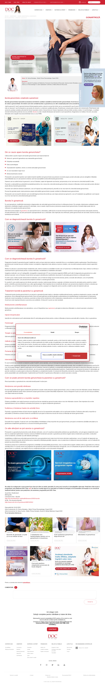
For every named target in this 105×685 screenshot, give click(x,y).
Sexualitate (54, 652)
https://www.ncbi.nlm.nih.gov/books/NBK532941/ (19, 502)
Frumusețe (72, 10)
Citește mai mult (11, 540)
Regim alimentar (30, 651)
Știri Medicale (19, 655)
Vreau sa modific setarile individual (53, 355)
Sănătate (49, 10)
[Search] (99, 2)
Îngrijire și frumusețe (45, 651)
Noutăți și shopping (44, 649)
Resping (29, 356)
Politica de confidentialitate (89, 675)
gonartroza (24, 210)
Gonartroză (13, 16)
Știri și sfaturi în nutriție (31, 657)
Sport (28, 655)
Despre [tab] (77, 332)
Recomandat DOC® (66, 675)
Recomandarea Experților (84, 644)
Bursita (35, 112)
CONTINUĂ (52, 629)
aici (30, 488)
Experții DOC (39, 10)
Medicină (34, 560)
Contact (31, 675)
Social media (52, 660)
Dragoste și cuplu (55, 647)
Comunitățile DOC (40, 2)
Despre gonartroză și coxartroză (27, 16)
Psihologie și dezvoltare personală (56, 650)
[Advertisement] (28, 131)
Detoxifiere (29, 647)
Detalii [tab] (52, 332)
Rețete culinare (30, 653)
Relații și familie (83, 10)
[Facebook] (40, 665)
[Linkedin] (58, 665)
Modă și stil (43, 647)
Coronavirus (19, 647)
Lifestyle (95, 10)
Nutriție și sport (60, 10)
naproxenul (51, 308)
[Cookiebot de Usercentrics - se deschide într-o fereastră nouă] (80, 327)
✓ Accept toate (76, 356)
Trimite (90, 602)
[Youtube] (64, 665)
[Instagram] (46, 665)
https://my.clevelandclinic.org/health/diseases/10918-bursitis (22, 498)
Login (83, 2)
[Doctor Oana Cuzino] (13, 10)
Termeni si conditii (14, 675)
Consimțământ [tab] (28, 332)
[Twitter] (52, 665)
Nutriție (28, 649)
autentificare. (26, 582)
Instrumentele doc (57, 2)
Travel (68, 651)
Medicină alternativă (20, 651)
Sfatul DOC (19, 653)
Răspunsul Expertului (9, 649)
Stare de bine (69, 647)
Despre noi (47, 675)
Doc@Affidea (7, 647)
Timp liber (69, 649)
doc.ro (7, 16)
